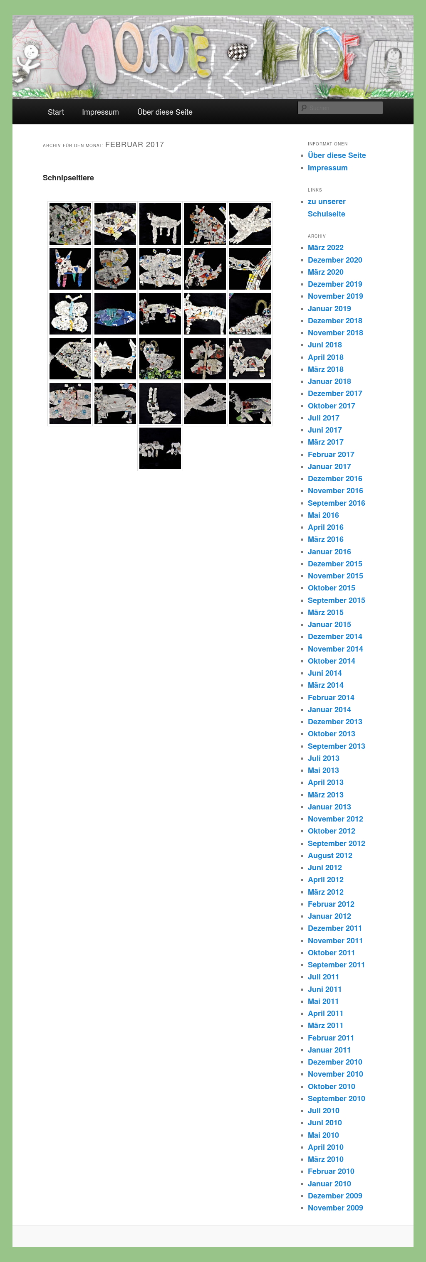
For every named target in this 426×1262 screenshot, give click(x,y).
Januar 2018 (329, 381)
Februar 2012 (331, 903)
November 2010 (335, 1073)
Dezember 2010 (335, 1061)
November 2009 (335, 1207)
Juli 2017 (323, 417)
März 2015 (326, 612)
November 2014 (335, 648)
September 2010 (336, 1098)
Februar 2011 (331, 1037)
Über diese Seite (165, 111)
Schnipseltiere (68, 177)
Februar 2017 (331, 454)
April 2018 (326, 357)
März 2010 (326, 1159)
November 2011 (335, 940)
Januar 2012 (329, 915)
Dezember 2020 (335, 259)
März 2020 (326, 271)
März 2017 (326, 441)
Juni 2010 (325, 1122)
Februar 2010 (331, 1171)
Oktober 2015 (331, 587)
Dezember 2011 (335, 928)
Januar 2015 (329, 624)
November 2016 (335, 490)
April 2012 (326, 879)
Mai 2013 (323, 770)
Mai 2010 (323, 1134)
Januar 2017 (329, 466)
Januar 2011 (329, 1049)
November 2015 (335, 575)
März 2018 (326, 369)
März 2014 (326, 684)
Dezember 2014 (335, 636)
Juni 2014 (325, 672)
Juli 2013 (323, 758)
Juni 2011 (325, 989)
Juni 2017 (325, 429)
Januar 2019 (329, 308)
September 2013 (336, 745)
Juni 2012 (325, 867)
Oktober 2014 (331, 660)
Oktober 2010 (331, 1086)
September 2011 (336, 964)
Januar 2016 (329, 551)
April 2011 (326, 1013)
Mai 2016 (323, 514)
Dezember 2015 (335, 563)
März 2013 (326, 794)
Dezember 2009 (335, 1195)
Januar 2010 (329, 1183)
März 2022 (326, 247)
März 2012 (326, 891)
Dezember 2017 (335, 393)
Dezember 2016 (335, 478)
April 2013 (326, 782)
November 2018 (335, 332)
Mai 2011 (323, 1001)
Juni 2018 (325, 344)
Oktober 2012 (331, 830)
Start (56, 111)
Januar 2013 (329, 806)
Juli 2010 (323, 1110)
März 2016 (326, 539)
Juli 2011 (323, 976)
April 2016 (326, 527)
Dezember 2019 (335, 283)
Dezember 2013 (335, 721)
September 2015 (336, 600)
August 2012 (330, 855)
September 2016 (336, 502)
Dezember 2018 (335, 320)
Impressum (100, 111)
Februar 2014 (331, 697)
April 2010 (326, 1146)
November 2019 (335, 295)
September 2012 (336, 843)
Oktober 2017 (331, 405)
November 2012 (335, 818)
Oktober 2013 (331, 733)
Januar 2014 (329, 709)
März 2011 (326, 1025)
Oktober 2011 (331, 952)
